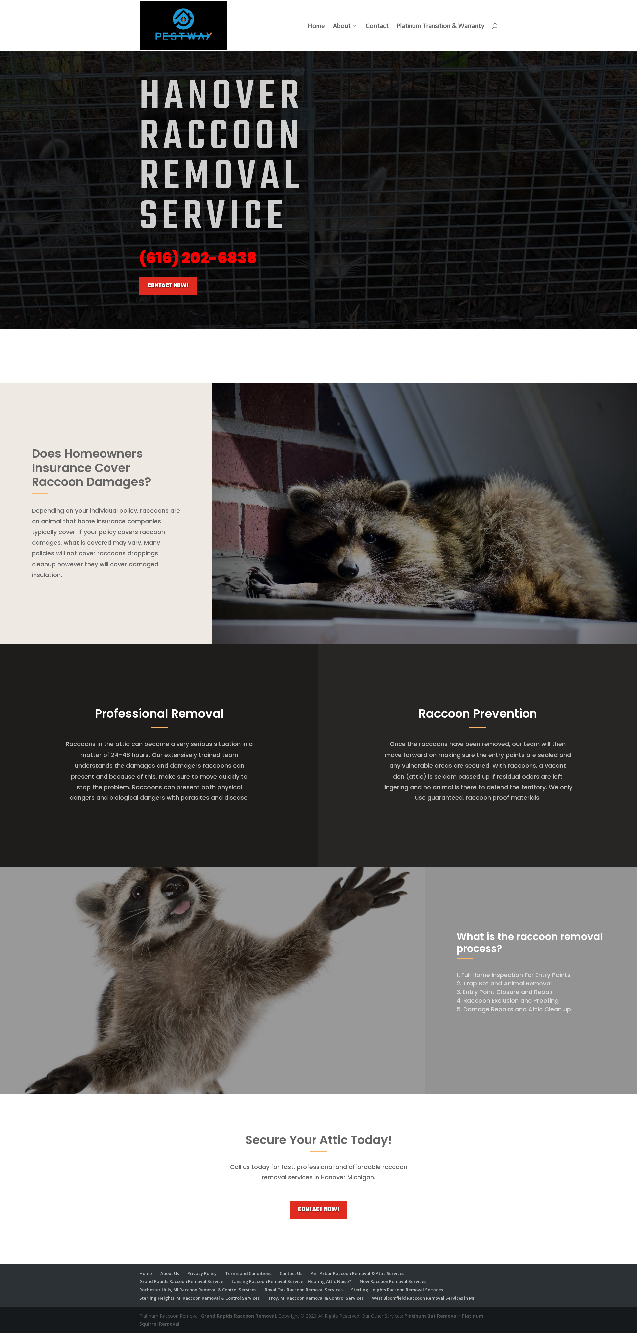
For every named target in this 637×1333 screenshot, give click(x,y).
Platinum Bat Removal (431, 1316)
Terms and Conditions (248, 1273)
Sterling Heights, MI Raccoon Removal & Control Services (199, 1298)
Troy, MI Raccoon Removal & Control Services (316, 1298)
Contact (377, 26)
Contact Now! (168, 286)
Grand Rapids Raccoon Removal (238, 1316)
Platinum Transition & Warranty (440, 26)
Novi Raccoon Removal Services (393, 1281)
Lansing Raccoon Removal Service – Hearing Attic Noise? (291, 1281)
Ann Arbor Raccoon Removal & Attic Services (357, 1273)
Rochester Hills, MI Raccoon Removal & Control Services (197, 1290)
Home (316, 26)
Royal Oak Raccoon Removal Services (304, 1290)
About (342, 26)
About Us (169, 1273)
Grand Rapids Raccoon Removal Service (181, 1281)
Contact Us (291, 1273)
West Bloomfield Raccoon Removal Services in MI (423, 1298)
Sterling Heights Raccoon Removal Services (397, 1290)
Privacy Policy (202, 1273)
